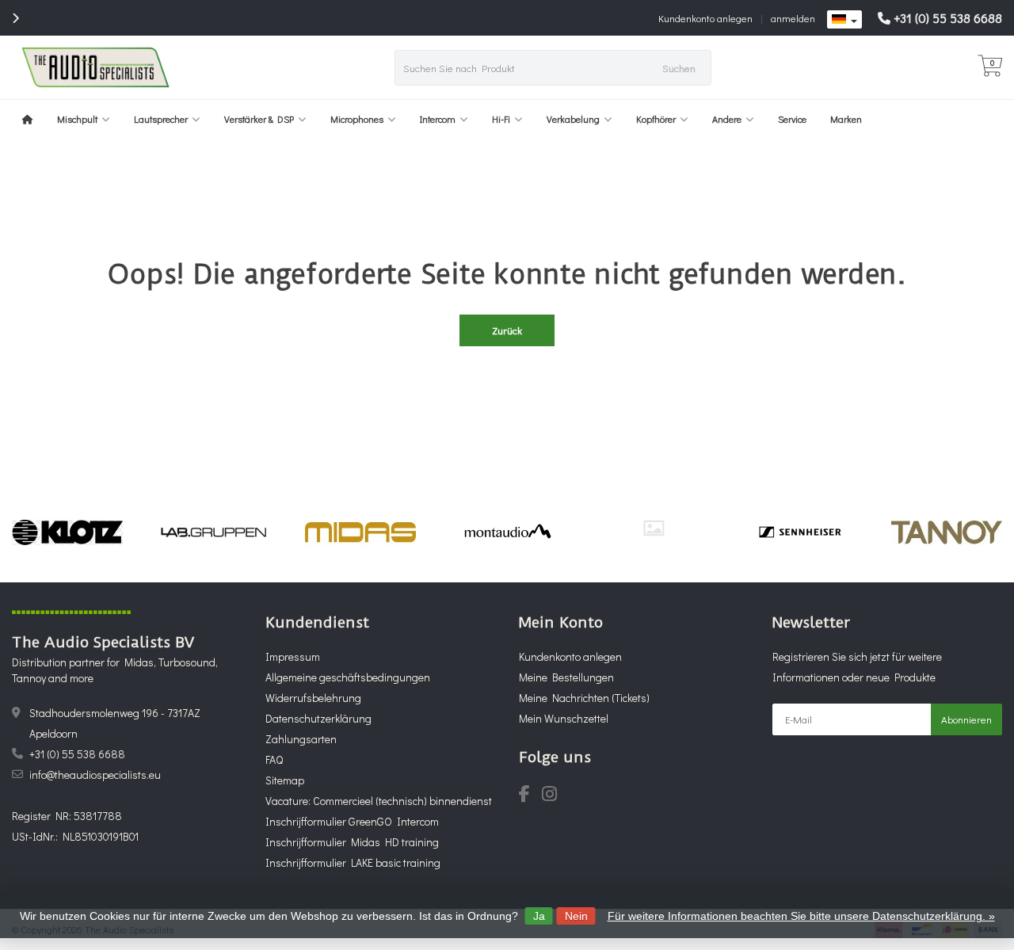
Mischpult (77, 119)
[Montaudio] (507, 532)
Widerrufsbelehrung (313, 697)
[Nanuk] (653, 528)
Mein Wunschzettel (563, 718)
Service (792, 119)
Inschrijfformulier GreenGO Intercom (352, 821)
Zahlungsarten (301, 738)
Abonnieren (966, 719)
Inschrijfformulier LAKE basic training (352, 862)
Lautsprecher (161, 119)
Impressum (292, 656)
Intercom (438, 119)
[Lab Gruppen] (213, 532)
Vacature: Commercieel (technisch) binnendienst (378, 800)
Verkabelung (573, 119)
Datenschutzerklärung (318, 718)
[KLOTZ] (67, 532)
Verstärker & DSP (259, 119)
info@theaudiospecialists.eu (95, 774)
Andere (726, 119)
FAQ (274, 759)
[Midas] (360, 532)
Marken (846, 119)
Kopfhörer (656, 119)
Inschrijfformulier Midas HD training (352, 841)
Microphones (356, 119)
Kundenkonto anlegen (705, 18)
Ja (539, 916)
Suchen (679, 67)
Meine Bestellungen (566, 677)
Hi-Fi (501, 119)
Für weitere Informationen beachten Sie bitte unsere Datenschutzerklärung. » (801, 916)
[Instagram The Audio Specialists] (554, 795)
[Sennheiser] (800, 532)
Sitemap (284, 780)
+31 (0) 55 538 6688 (948, 18)
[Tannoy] (946, 532)
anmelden (793, 18)
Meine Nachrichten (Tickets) (584, 697)
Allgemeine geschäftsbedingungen (347, 677)
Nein (576, 916)
